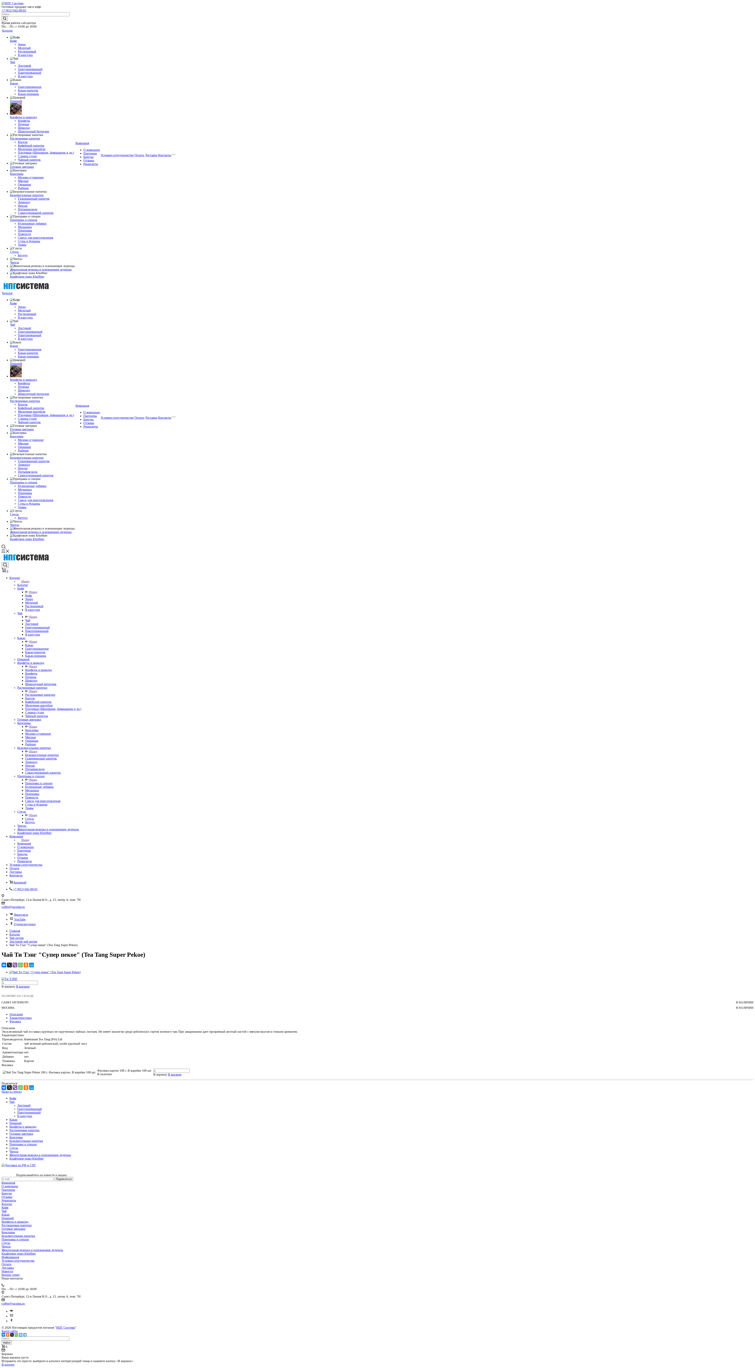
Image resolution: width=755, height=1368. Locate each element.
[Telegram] (25, 1335)
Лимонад (24, 202)
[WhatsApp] (20, 965)
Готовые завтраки (22, 166)
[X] (9, 965)
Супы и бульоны (29, 241)
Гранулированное (29, 87)
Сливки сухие (27, 156)
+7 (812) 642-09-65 (14, 10)
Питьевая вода (27, 209)
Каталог (7, 30)
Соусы (14, 251)
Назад (25, 581)
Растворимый (27, 51)
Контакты (164, 155)
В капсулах (25, 55)
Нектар (23, 205)
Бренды (88, 157)
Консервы (16, 174)
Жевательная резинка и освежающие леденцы (41, 269)
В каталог (8, 1364)
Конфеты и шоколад (23, 117)
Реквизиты (90, 164)
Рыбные (23, 188)
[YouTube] (11, 1316)
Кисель (23, 142)
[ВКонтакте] (4, 965)
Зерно (22, 44)
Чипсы (14, 262)
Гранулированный (30, 69)
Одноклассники (25, 924)
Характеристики (20, 1018)
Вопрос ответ (11, 1274)
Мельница (25, 227)
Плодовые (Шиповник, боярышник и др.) (46, 152)
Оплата (139, 155)
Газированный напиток (34, 198)
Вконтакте (21, 914)
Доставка (151, 155)
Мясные (23, 181)
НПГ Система (65, 1327)
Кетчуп (23, 255)
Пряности (24, 234)
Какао (14, 83)
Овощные (24, 184)
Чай (12, 62)
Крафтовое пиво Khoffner (27, 276)
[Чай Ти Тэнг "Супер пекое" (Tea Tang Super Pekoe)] (45, 972)
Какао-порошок (28, 94)
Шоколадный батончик (33, 131)
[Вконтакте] (11, 1311)
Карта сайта (9, 1331)
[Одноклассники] (26, 965)
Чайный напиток (29, 159)
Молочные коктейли (31, 149)
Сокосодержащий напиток (35, 212)
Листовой (24, 65)
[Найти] (5, 18)
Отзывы (88, 160)
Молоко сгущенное (31, 177)
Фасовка (15, 1021)
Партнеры (90, 153)
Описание (16, 1014)
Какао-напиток (28, 90)
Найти (6, 1342)
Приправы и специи (23, 220)
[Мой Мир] (31, 965)
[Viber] (15, 965)
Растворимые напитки (25, 138)
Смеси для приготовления (35, 237)
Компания (82, 143)
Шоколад (24, 127)
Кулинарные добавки (32, 223)
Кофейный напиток (31, 145)
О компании (91, 150)
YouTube (20, 919)
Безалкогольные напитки (27, 195)
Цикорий (16, 101)
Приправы (25, 230)
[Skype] (20, 1335)
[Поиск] (5, 565)
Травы (22, 244)
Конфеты (24, 120)
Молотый (24, 48)
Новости (7, 1271)
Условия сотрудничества (117, 155)
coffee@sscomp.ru (13, 907)
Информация (10, 1257)
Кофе (13, 41)
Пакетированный (29, 72)
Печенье (23, 124)
